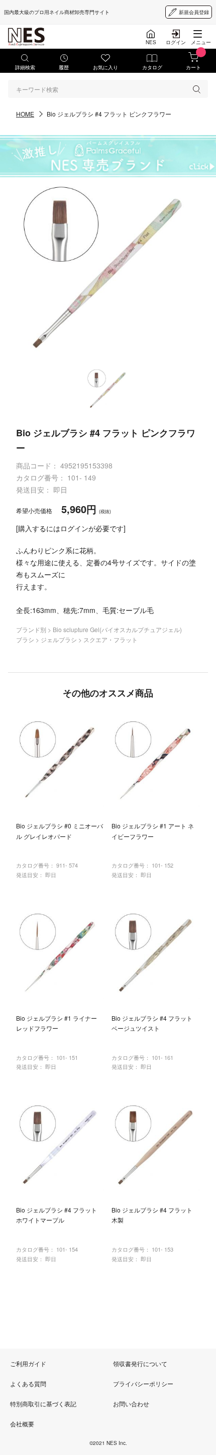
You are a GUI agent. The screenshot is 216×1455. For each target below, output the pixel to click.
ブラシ (26, 639)
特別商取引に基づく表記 (43, 1403)
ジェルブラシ (59, 639)
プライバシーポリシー (143, 1383)
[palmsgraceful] (108, 156)
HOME (25, 113)
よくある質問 (28, 1383)
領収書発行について (140, 1363)
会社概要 (22, 1423)
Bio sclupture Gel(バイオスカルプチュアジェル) (117, 629)
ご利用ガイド (28, 1363)
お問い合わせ (131, 1403)
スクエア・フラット (110, 639)
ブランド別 (32, 629)
